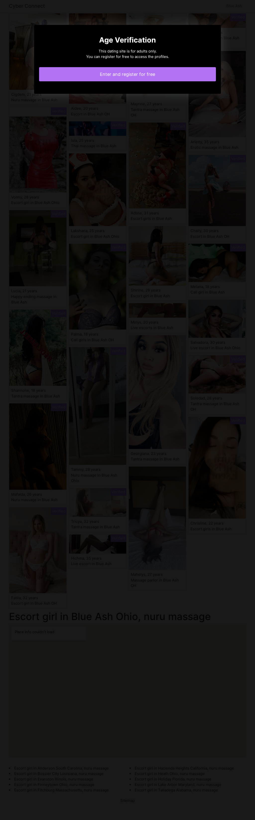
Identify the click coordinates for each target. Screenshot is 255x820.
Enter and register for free (127, 74)
